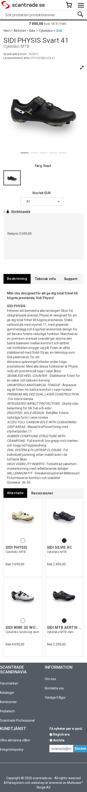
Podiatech (7, 711)
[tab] (17, 279)
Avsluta (58, 740)
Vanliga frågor (55, 697)
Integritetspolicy (11, 749)
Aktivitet (20, 31)
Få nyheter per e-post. (66, 728)
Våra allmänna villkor (15, 740)
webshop (38, 783)
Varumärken (9, 683)
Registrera (61, 734)
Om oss (50, 679)
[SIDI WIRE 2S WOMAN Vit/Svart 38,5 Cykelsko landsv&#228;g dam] (23, 598)
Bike (32, 31)
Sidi (59, 31)
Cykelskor (46, 31)
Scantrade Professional (17, 720)
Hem (6, 31)
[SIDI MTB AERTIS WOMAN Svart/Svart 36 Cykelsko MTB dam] (64, 598)
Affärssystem (14, 783)
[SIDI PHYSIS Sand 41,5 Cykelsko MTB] (23, 518)
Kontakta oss (54, 688)
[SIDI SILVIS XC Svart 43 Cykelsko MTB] (64, 518)
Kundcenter (8, 702)
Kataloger (7, 692)
